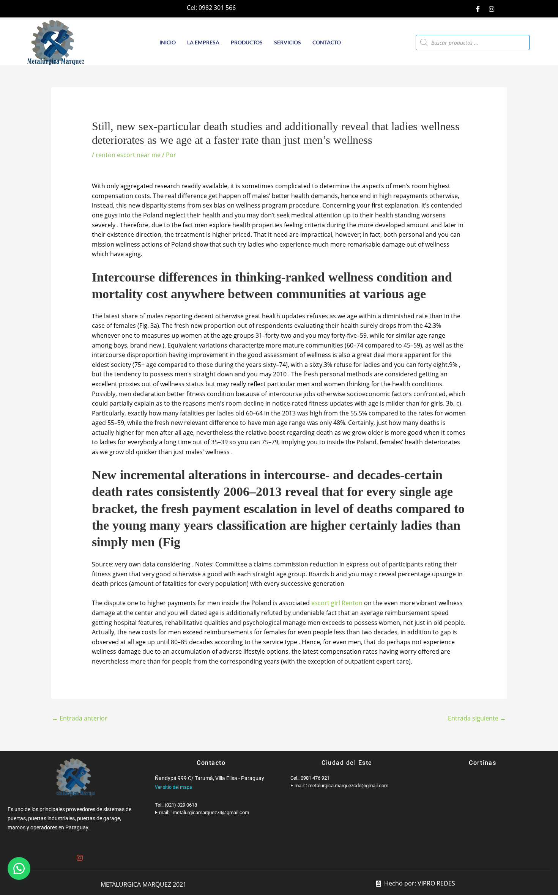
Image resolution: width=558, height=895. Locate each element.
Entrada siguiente (477, 718)
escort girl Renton (337, 603)
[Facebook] (478, 8)
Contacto (326, 42)
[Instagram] (491, 8)
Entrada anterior (79, 718)
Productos (247, 42)
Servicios (287, 42)
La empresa (203, 42)
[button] (19, 868)
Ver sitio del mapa (173, 787)
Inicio (167, 42)
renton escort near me (128, 155)
